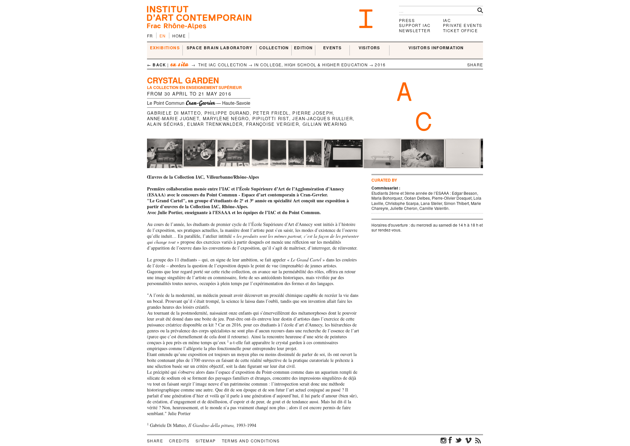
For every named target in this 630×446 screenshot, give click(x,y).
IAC (447, 20)
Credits (179, 440)
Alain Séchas (165, 124)
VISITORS (369, 48)
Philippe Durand (227, 113)
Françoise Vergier (272, 124)
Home (179, 35)
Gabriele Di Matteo (174, 113)
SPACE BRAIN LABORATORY (220, 48)
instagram (443, 440)
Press (407, 20)
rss (478, 440)
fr (150, 35)
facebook (450, 440)
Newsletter (414, 30)
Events (332, 48)
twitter (458, 440)
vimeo (468, 440)
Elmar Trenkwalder (214, 124)
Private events (462, 25)
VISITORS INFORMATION (436, 48)
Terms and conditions (251, 440)
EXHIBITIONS (165, 48)
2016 (380, 64)
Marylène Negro (226, 118)
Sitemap (206, 440)
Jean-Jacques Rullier (322, 118)
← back (156, 65)
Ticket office (460, 30)
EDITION (303, 48)
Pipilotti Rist (270, 118)
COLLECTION (274, 48)
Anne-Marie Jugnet (173, 118)
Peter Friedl (271, 113)
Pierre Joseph (312, 113)
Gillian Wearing (325, 124)
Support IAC (414, 25)
